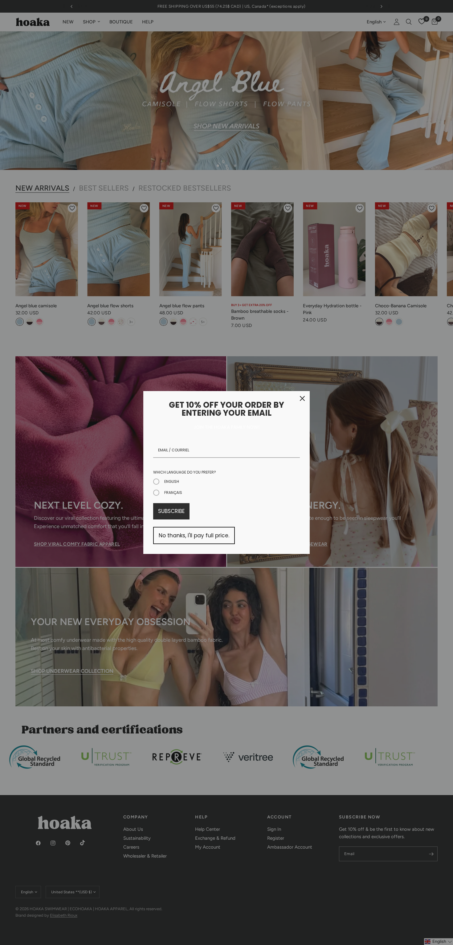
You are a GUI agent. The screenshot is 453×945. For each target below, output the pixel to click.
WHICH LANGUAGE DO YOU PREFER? (184, 472)
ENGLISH (171, 481)
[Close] (302, 398)
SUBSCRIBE (171, 511)
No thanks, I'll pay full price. (194, 535)
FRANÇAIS (173, 492)
